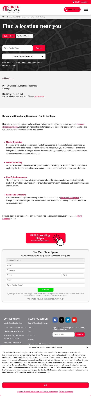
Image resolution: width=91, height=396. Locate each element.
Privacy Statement (66, 392)
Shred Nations (7, 17)
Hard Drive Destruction (16, 177)
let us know (39, 96)
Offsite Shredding (14, 163)
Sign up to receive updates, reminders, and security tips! (68, 328)
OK (45, 385)
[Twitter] (61, 320)
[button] (87, 348)
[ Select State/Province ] (23, 56)
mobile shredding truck (69, 198)
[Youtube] (74, 320)
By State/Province (24, 36)
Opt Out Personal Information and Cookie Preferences (37, 392)
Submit (45, 290)
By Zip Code (9, 36)
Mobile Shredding (14, 142)
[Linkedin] (68, 320)
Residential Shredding (16, 195)
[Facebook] (55, 320)
